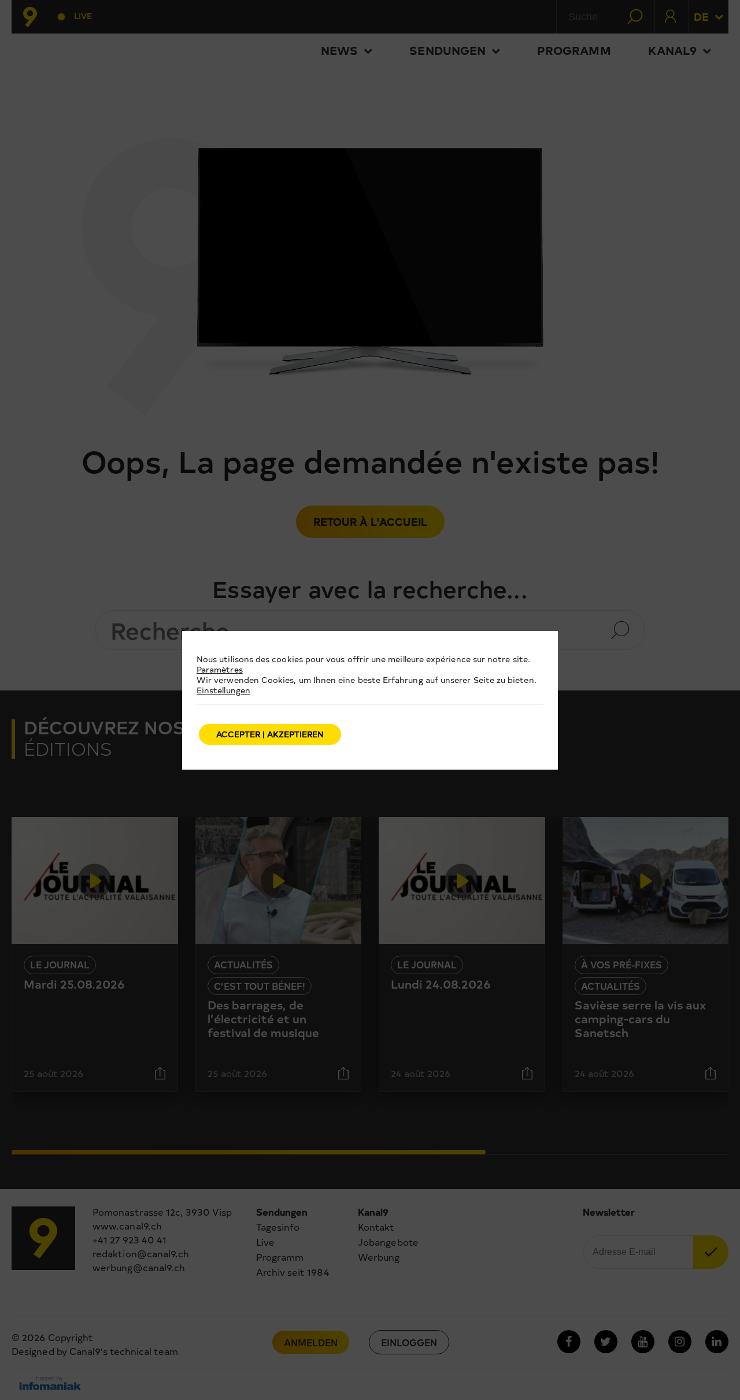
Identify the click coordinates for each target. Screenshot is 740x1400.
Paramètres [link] (220, 669)
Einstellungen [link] (223, 690)
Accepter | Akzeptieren (270, 734)
